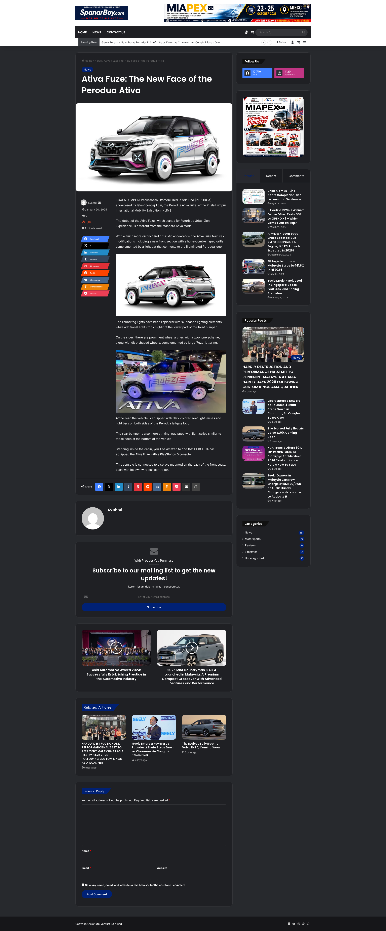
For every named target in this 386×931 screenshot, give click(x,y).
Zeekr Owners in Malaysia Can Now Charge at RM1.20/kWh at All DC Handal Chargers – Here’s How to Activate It (284, 486)
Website (162, 868)
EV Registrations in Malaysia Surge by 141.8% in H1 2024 (286, 265)
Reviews (250, 545)
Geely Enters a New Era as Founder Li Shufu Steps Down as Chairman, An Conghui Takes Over (161, 42)
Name (86, 850)
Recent (271, 176)
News (96, 32)
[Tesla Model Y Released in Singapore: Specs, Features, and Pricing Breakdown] (253, 286)
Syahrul (92, 202)
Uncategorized (254, 558)
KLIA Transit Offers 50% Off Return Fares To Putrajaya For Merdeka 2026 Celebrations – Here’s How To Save (285, 456)
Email (86, 868)
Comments (296, 176)
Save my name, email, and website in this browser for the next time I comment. (135, 885)
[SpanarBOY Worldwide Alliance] (101, 13)
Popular (248, 176)
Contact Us (116, 32)
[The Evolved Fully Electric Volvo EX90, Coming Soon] (204, 727)
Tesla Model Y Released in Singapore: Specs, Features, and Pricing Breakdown (285, 287)
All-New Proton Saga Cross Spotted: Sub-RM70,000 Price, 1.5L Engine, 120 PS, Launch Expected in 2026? (284, 242)
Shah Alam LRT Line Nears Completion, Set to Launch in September (285, 195)
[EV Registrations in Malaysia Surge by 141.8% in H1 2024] (253, 266)
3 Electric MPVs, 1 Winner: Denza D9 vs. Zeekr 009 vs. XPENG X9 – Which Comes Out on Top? (286, 216)
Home (82, 32)
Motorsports (253, 539)
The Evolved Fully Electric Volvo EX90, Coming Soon (201, 745)
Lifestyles (251, 551)
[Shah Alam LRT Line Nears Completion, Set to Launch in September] (253, 196)
